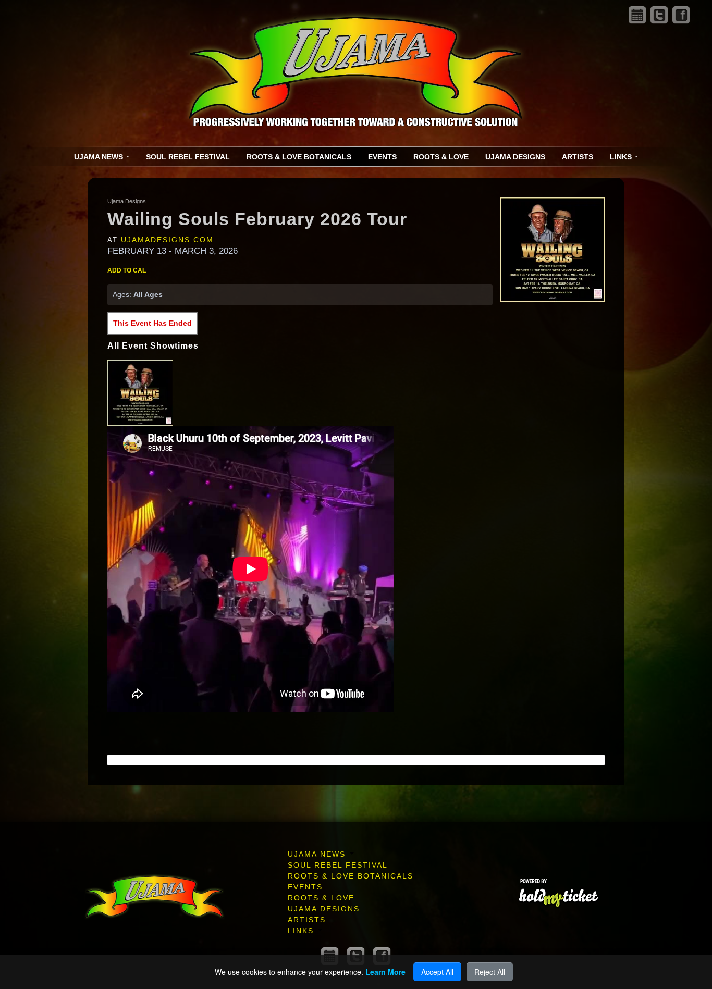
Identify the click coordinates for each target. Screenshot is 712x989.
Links (622, 157)
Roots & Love (441, 157)
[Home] (356, 73)
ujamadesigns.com (167, 240)
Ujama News (99, 157)
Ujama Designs (515, 157)
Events (382, 157)
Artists (577, 157)
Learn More (385, 972)
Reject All (489, 972)
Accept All (437, 972)
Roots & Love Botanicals (299, 157)
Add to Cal (126, 270)
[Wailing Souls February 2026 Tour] (552, 249)
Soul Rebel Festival (188, 157)
